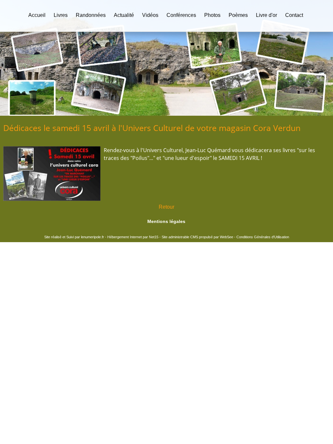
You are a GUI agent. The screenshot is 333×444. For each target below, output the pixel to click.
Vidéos (150, 15)
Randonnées (91, 15)
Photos (212, 15)
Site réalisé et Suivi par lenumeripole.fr (74, 237)
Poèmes (238, 15)
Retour (166, 207)
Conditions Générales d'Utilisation (262, 237)
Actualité (124, 15)
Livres (61, 15)
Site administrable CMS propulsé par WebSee (197, 237)
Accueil (37, 15)
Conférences (181, 15)
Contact (294, 15)
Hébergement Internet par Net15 (132, 237)
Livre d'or (266, 15)
